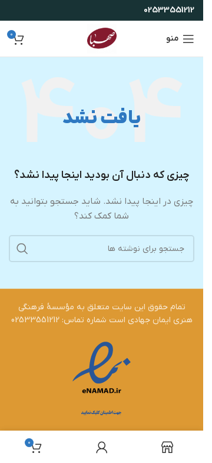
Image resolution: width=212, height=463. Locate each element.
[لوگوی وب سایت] (102, 38)
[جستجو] (22, 248)
